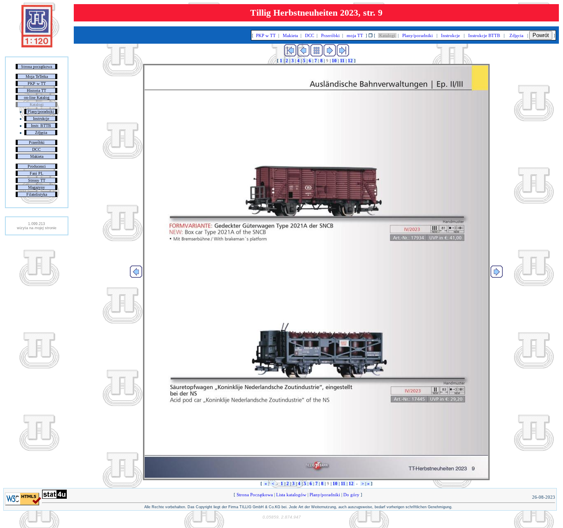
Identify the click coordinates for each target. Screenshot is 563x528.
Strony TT (36, 180)
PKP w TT (37, 83)
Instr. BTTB (41, 125)
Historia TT (36, 90)
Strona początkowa (36, 66)
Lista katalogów (291, 494)
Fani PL (36, 173)
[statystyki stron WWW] (54, 497)
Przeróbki (37, 142)
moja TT (354, 35)
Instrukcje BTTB (484, 35)
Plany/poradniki (41, 111)
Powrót (541, 35)
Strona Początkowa (254, 494)
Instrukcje (41, 118)
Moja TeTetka (37, 76)
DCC (36, 149)
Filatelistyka (36, 194)
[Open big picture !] (316, 272)
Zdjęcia (41, 132)
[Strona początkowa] (36, 45)
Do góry (351, 494)
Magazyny (36, 187)
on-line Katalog (36, 97)
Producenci (37, 166)
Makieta (36, 156)
